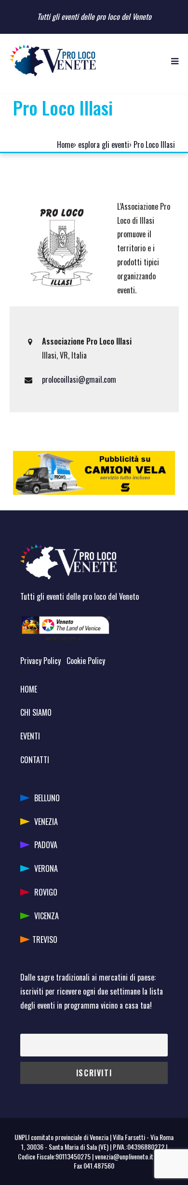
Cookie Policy (86, 660)
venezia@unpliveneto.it (124, 1156)
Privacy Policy (40, 660)
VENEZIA (46, 821)
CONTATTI (34, 760)
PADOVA (45, 845)
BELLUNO (47, 798)
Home (65, 144)
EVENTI (30, 736)
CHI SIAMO (36, 712)
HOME (28, 689)
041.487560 (98, 1165)
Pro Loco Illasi (154, 144)
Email (27, 1027)
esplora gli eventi (103, 144)
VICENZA (46, 916)
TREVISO (44, 939)
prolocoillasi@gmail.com (79, 379)
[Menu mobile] (174, 60)
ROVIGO (45, 892)
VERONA (46, 868)
